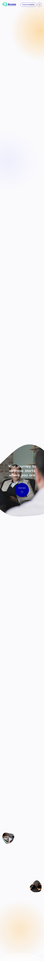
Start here (22, 488)
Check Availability (28, 5)
